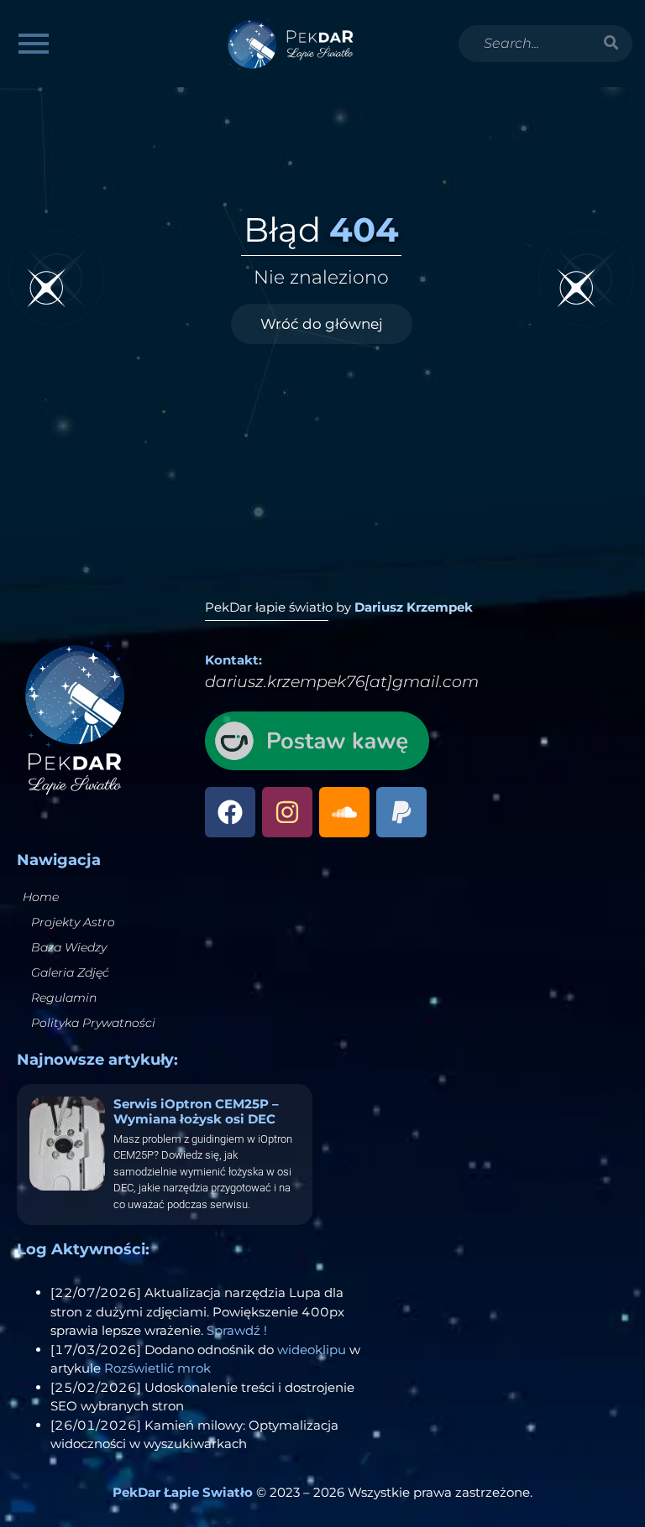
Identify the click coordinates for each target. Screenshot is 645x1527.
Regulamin (64, 997)
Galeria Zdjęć (70, 972)
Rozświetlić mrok (157, 1368)
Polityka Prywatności (93, 1022)
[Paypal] (401, 812)
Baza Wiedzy (69, 947)
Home (41, 896)
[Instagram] (287, 812)
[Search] (611, 43)
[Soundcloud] (344, 812)
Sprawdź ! (237, 1330)
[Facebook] (230, 812)
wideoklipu (311, 1350)
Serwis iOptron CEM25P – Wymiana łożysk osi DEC (196, 1111)
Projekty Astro (73, 922)
